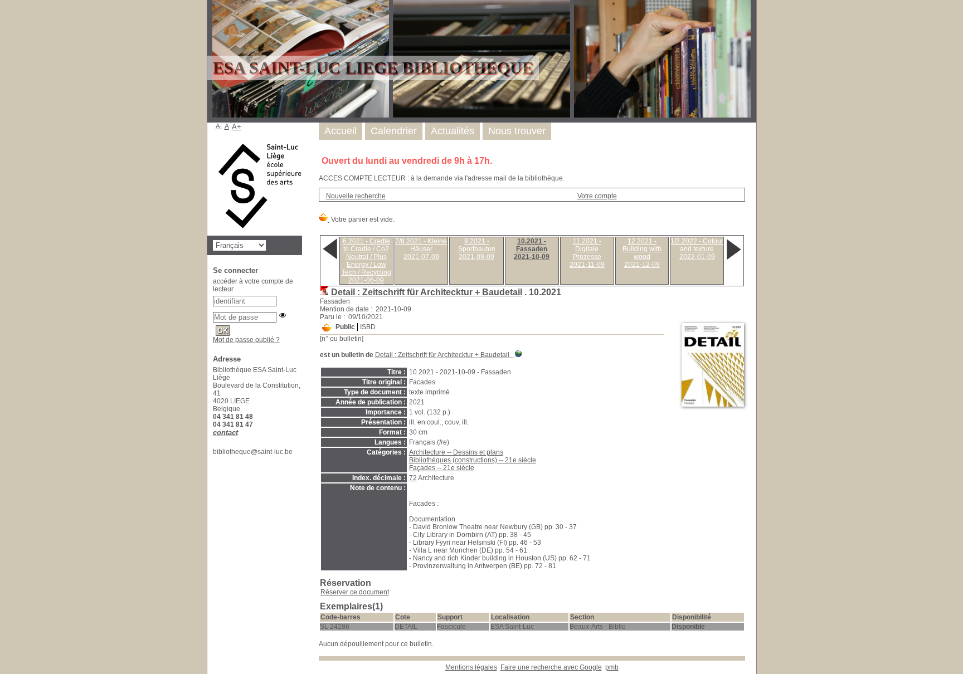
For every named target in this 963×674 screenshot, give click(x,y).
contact (225, 432)
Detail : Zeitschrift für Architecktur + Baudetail (426, 292)
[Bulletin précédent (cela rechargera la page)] (330, 259)
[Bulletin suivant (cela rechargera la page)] (733, 259)
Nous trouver (517, 130)
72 (413, 478)
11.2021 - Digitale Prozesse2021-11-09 (587, 252)
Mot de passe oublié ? (246, 340)
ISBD (368, 327)
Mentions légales (471, 667)
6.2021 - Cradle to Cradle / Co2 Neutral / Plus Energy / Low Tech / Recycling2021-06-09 (366, 260)
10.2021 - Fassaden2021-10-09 (531, 249)
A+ (236, 127)
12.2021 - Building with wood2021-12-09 (642, 252)
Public (345, 327)
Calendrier (394, 130)
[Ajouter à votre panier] (326, 328)
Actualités (452, 130)
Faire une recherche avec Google (551, 667)
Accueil (340, 130)
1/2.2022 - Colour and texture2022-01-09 (696, 249)
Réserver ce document (354, 592)
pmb (612, 667)
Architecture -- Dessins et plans (456, 452)
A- (219, 126)
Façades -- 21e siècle (441, 468)
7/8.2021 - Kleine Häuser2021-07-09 (421, 249)
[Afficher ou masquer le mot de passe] (282, 315)
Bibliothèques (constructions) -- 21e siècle (472, 460)
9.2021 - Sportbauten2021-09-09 (476, 249)
